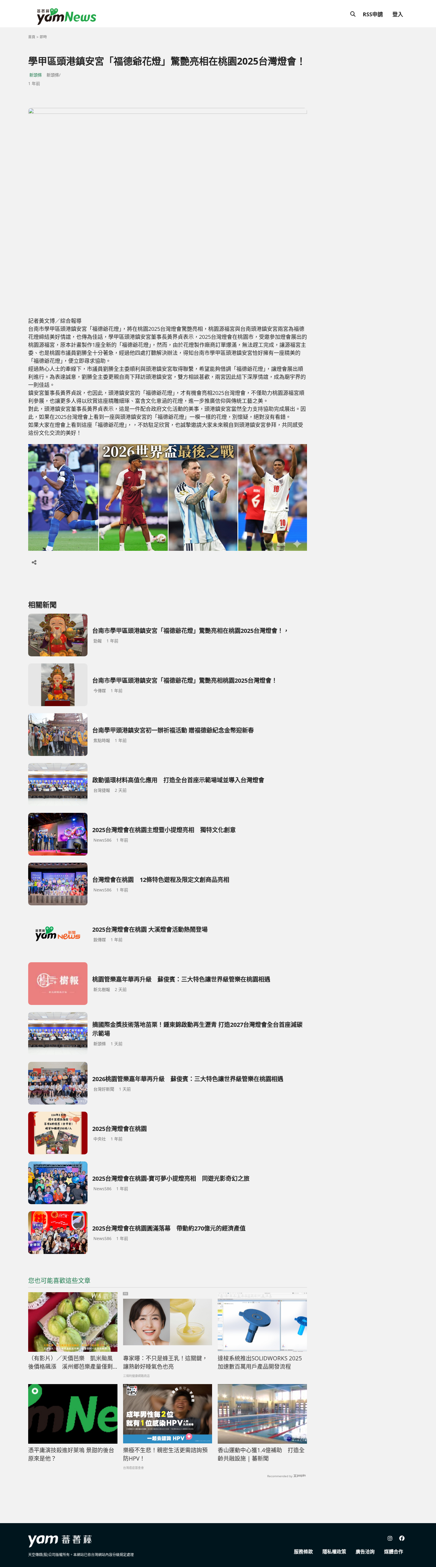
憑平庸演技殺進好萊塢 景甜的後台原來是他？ (71, 1454)
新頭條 (35, 75)
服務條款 (303, 1551)
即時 (43, 36)
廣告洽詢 (365, 1551)
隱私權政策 (334, 1551)
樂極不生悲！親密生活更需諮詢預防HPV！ (165, 1454)
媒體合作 (393, 1551)
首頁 (31, 36)
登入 (397, 14)
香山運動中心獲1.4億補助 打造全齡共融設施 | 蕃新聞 (261, 1454)
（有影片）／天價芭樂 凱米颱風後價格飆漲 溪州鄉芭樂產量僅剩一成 (70, 1362)
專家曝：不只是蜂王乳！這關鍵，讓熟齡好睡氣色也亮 (165, 1362)
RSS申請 (373, 14)
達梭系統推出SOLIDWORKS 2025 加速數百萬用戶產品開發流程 (260, 1362)
